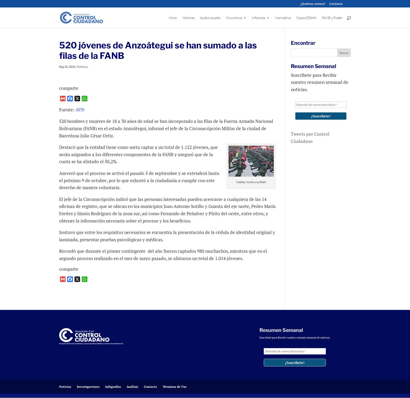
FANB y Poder (332, 18)
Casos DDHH (306, 18)
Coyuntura (234, 18)
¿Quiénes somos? (312, 4)
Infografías (113, 387)
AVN (79, 110)
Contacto (336, 4)
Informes (258, 18)
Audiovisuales (210, 18)
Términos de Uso (174, 387)
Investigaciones (88, 387)
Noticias (188, 18)
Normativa (283, 18)
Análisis (132, 387)
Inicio (173, 18)
